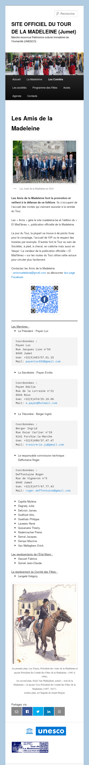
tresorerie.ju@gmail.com (45, 444)
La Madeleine (34, 79)
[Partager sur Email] (16, 711)
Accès (66, 87)
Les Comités (55, 79)
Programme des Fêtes (44, 87)
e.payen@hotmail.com (41, 403)
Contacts (32, 96)
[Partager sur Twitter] (38, 711)
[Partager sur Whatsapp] (59, 711)
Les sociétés (19, 87)
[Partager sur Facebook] (27, 711)
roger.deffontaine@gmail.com (48, 490)
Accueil (16, 79)
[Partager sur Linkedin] (49, 711)
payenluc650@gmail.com (43, 361)
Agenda (16, 96)
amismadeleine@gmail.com (29, 273)
